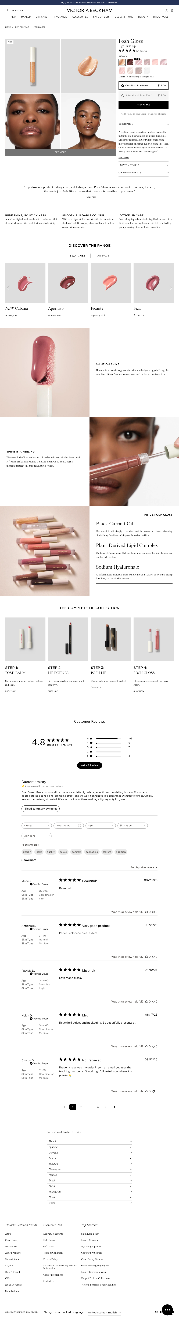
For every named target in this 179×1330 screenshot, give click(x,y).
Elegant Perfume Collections (95, 1278)
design (27, 851)
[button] (172, 10)
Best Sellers (11, 1247)
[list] (89, 221)
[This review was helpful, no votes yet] (146, 912)
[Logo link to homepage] (89, 10)
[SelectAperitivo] (146, 62)
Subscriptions (124, 17)
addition (121, 851)
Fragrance (60, 17)
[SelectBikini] (130, 70)
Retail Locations (13, 1285)
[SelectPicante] (155, 62)
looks (39, 851)
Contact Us (48, 1281)
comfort (76, 851)
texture (107, 851)
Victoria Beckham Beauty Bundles (98, 1285)
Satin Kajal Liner (90, 1234)
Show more (29, 860)
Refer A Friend (12, 1272)
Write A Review (89, 765)
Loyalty (143, 17)
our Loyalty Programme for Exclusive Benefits (89, 2)
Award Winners (13, 1253)
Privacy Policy (50, 1259)
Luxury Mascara (89, 1240)
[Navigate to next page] (114, 1107)
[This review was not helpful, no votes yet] (153, 912)
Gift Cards (48, 1247)
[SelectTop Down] (130, 62)
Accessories (80, 17)
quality (51, 851)
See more (60, 152)
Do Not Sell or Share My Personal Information (60, 1267)
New (13, 17)
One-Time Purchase (145, 85)
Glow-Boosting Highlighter (95, 1266)
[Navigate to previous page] (64, 1107)
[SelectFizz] (163, 62)
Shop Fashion (12, 1291)
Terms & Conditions (53, 1253)
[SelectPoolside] (138, 70)
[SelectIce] (146, 70)
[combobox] (34, 10)
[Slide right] (169, 288)
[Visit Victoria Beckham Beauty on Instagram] (156, 1312)
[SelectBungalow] (122, 70)
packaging (92, 851)
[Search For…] (8, 10)
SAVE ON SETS (101, 17)
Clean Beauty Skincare (92, 1259)
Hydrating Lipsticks (91, 1247)
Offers (8, 1278)
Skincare (41, 17)
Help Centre (49, 1240)
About (8, 1234)
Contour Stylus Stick (91, 1253)
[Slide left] (10, 288)
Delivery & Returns (53, 1234)
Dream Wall (160, 17)
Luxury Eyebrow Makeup (93, 1272)
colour (63, 851)
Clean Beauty (12, 1240)
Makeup (26, 17)
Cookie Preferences (53, 1275)
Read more (124, 157)
